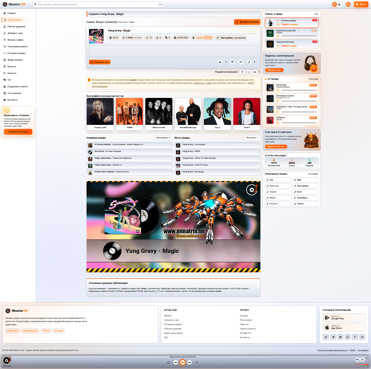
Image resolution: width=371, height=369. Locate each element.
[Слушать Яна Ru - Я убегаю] (277, 122)
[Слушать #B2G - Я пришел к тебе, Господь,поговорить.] (277, 111)
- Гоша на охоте (112, 172)
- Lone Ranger (193, 144)
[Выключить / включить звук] (357, 360)
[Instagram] (348, 337)
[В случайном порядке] (196, 362)
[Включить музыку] (182, 362)
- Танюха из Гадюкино (113, 158)
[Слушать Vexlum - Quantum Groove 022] (277, 35)
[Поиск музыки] (160, 4)
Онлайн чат (245, 333)
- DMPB (191, 151)
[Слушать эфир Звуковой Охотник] (277, 45)
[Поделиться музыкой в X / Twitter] (248, 72)
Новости (244, 324)
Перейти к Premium (18, 132)
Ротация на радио (173, 324)
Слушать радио (290, 24)
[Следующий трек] (189, 362)
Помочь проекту (248, 329)
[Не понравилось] (232, 62)
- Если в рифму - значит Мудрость (119, 144)
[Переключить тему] (337, 4)
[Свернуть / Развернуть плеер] (366, 358)
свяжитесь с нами (202, 83)
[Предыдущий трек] (175, 362)
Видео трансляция (173, 333)
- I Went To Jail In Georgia (199, 158)
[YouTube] (340, 337)
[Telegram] (333, 337)
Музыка (100, 22)
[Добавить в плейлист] (249, 62)
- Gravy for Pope (195, 165)
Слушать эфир (289, 46)
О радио (244, 316)
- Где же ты (108, 165)
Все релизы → (163, 138)
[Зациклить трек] (169, 362)
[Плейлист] (362, 360)
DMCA (352, 350)
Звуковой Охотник (285, 42)
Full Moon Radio (288, 21)
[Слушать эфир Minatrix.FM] (278, 24)
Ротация (58, 331)
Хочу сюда (313, 79)
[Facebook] (355, 337)
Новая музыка (30, 331)
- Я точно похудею (108, 151)
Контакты (245, 337)
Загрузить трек (274, 70)
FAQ (166, 337)
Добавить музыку (249, 22)
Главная (90, 22)
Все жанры (313, 174)
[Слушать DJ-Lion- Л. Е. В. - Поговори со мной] (277, 101)
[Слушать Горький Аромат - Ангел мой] (277, 90)
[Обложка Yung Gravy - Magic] (96, 36)
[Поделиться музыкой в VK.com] (254, 72)
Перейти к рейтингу (276, 147)
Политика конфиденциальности (333, 350)
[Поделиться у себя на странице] (241, 62)
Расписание (246, 320)
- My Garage (193, 172)
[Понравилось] (220, 62)
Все (316, 14)
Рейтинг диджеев (172, 329)
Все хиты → (252, 138)
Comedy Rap (111, 22)
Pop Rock (273, 204)
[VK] (362, 337)
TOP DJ (45, 331)
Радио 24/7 (12, 331)
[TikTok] (326, 337)
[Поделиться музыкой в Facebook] (242, 72)
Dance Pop (274, 186)
